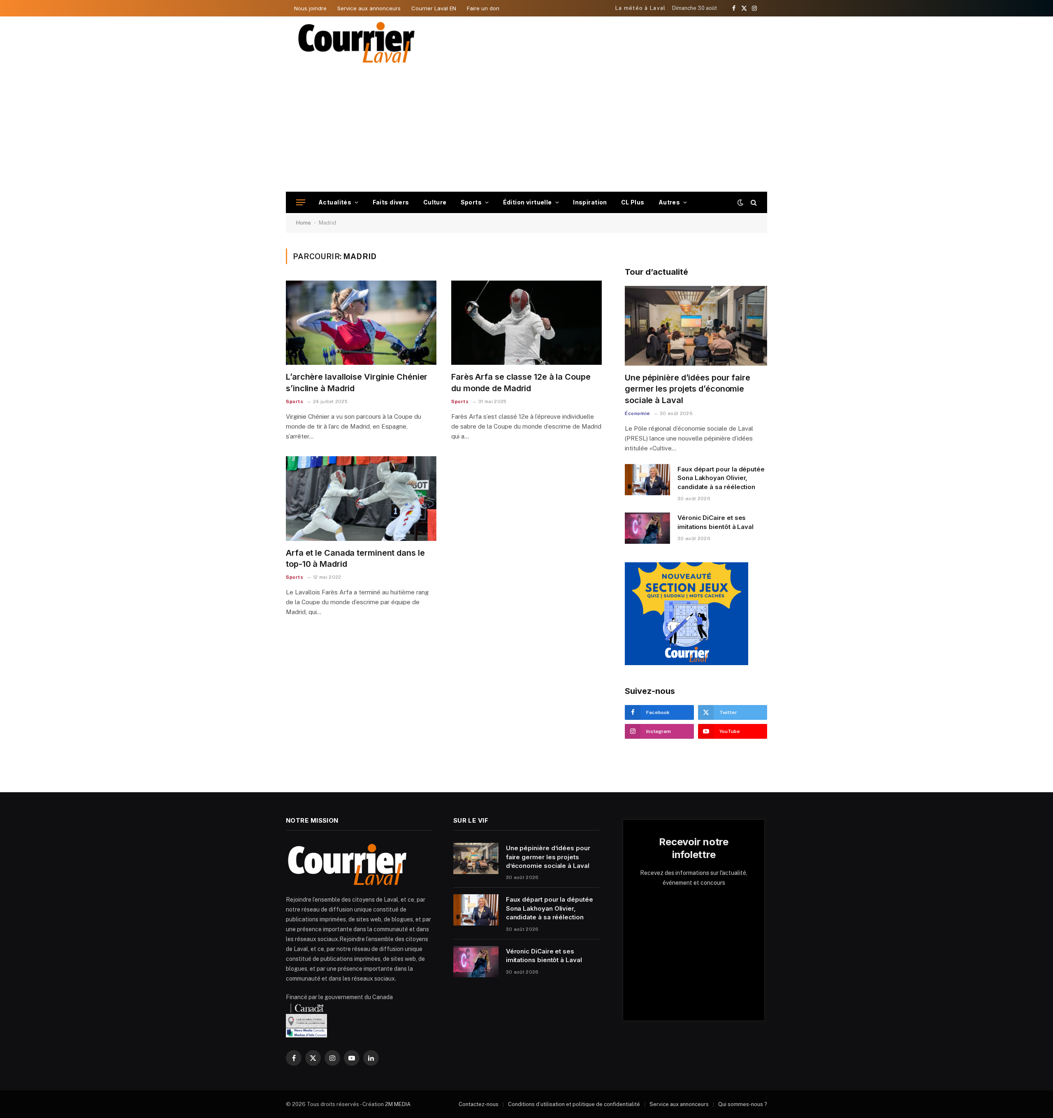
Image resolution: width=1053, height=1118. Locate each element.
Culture (435, 202)
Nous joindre (310, 8)
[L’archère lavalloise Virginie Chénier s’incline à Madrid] (361, 323)
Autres (669, 202)
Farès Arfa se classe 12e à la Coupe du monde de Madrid (521, 382)
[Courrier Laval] (356, 42)
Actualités (334, 202)
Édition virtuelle (527, 202)
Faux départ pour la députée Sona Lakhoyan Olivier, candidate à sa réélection (721, 478)
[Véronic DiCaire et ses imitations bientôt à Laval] (647, 528)
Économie (637, 413)
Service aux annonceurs (369, 8)
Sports (471, 202)
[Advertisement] (526, 130)
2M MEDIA (398, 1104)
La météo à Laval (640, 8)
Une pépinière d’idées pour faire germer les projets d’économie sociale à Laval (687, 389)
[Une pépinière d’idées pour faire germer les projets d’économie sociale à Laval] (696, 326)
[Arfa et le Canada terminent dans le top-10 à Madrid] (361, 498)
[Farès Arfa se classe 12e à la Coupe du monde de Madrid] (526, 323)
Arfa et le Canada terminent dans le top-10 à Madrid (355, 558)
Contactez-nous (479, 1104)
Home (303, 223)
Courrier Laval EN (433, 8)
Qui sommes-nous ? (742, 1104)
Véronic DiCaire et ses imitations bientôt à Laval (715, 522)
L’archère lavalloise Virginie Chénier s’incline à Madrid (356, 382)
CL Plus (633, 202)
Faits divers (391, 202)
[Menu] (300, 202)
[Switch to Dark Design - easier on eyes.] (740, 202)
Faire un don (483, 8)
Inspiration (590, 202)
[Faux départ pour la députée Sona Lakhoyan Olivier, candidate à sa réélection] (647, 479)
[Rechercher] (753, 202)
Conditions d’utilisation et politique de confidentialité (574, 1104)
